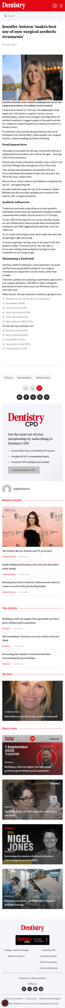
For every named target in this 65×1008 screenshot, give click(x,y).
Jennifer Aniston (43, 377)
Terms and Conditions (14, 998)
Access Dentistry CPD (24, 470)
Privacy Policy (31, 998)
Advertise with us (16, 956)
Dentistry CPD (48, 950)
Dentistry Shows (49, 956)
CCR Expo (8, 377)
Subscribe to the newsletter (32, 978)
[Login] (55, 5)
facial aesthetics (24, 377)
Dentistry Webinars (48, 968)
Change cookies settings (16, 950)
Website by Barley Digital (49, 998)
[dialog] (5, 1003)
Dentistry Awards (48, 962)
